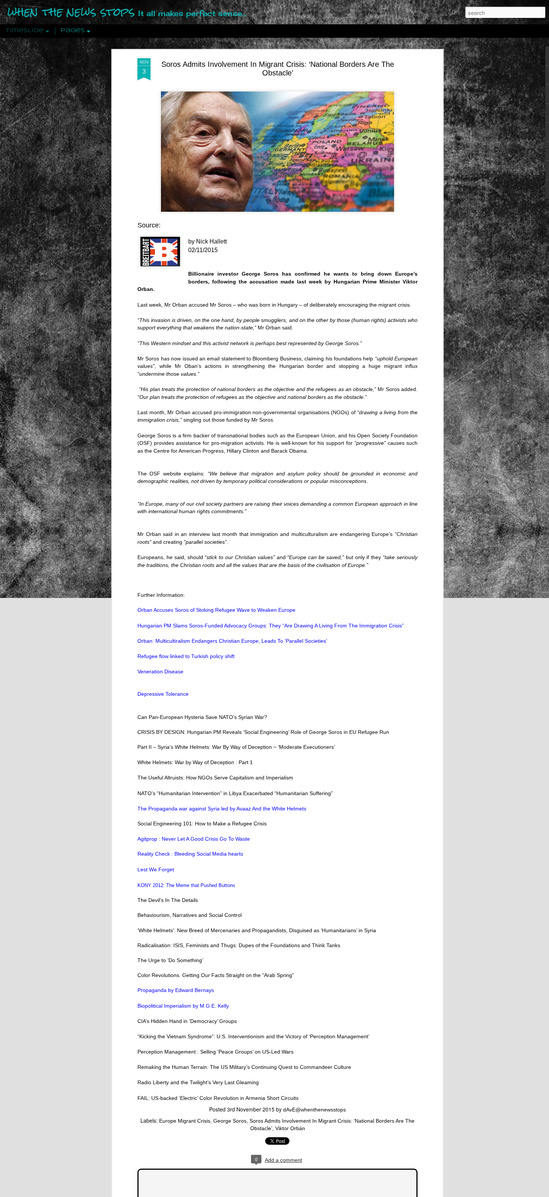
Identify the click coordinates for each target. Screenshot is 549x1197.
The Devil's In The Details (167, 900)
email (213, 359)
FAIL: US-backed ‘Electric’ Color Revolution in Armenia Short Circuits (217, 1098)
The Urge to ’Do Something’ (170, 960)
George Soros (229, 1121)
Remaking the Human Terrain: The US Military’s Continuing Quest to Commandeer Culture (244, 1067)
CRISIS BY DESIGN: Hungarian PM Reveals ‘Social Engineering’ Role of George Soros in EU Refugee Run (263, 732)
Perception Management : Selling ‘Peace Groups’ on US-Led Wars (215, 1052)
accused (202, 412)
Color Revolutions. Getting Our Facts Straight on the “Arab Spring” (215, 975)
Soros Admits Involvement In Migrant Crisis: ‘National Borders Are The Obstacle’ (277, 68)
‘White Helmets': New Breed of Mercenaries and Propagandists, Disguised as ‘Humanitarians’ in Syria (256, 930)
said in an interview (186, 534)
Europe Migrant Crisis (184, 1121)
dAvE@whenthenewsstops (314, 1110)
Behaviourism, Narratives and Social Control (189, 915)
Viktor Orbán (290, 1128)
